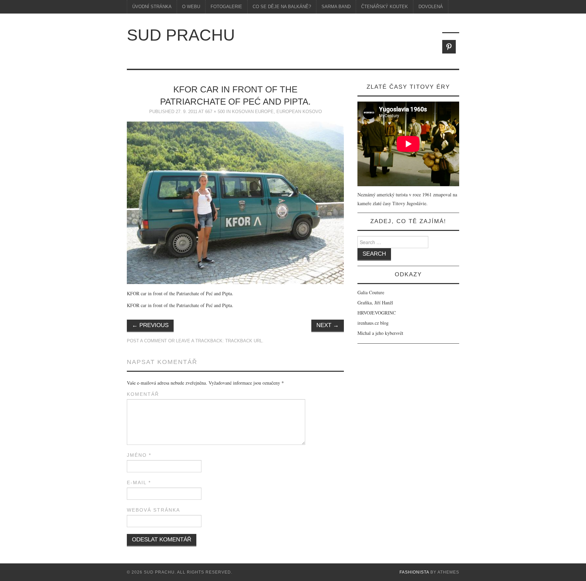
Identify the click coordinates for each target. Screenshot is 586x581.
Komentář (143, 394)
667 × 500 (215, 111)
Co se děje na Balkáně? (282, 6)
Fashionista (414, 572)
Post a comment (147, 341)
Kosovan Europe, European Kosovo (277, 111)
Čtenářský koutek (384, 6)
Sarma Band (336, 6)
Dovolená (430, 6)
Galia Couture (370, 292)
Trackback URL (243, 341)
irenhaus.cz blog (373, 323)
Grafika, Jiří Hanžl (375, 302)
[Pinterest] (449, 46)
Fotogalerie (226, 6)
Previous (150, 325)
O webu (191, 6)
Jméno (139, 455)
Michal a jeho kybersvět (380, 333)
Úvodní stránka (152, 6)
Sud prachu (181, 35)
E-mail (139, 482)
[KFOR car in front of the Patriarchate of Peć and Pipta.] (235, 202)
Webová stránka (153, 510)
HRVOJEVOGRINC (376, 312)
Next (327, 325)
